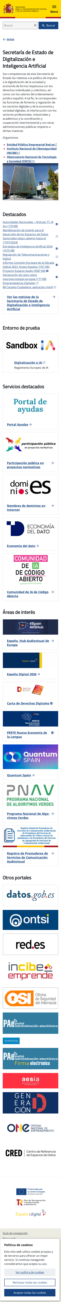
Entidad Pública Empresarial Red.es (30, 144)
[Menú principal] (54, 8)
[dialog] (30, 1270)
